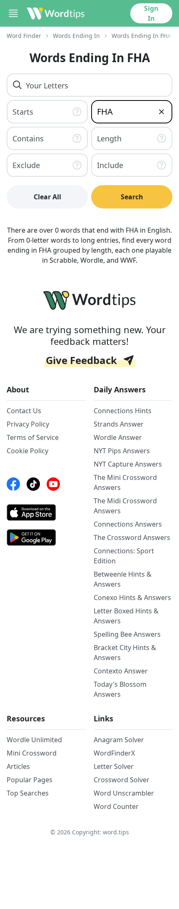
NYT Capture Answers (128, 464)
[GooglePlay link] (46, 537)
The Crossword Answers (132, 537)
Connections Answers (128, 524)
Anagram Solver (119, 739)
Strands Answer (119, 424)
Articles (18, 766)
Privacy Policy (28, 424)
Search (132, 196)
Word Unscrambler (124, 793)
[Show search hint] (78, 112)
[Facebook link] (13, 484)
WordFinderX (114, 753)
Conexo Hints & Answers (132, 597)
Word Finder (24, 36)
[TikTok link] (33, 484)
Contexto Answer (121, 670)
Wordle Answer (118, 437)
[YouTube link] (53, 484)
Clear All (47, 196)
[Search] (17, 85)
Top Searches (28, 793)
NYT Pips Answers (122, 450)
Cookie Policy (27, 450)
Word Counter (116, 806)
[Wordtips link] (56, 13)
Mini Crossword (32, 753)
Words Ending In (76, 36)
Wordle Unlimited (34, 739)
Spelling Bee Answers (127, 634)
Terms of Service (33, 437)
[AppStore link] (46, 512)
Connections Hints (123, 410)
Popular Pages (29, 779)
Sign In (151, 13)
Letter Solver (114, 766)
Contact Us (24, 410)
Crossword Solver (121, 779)
